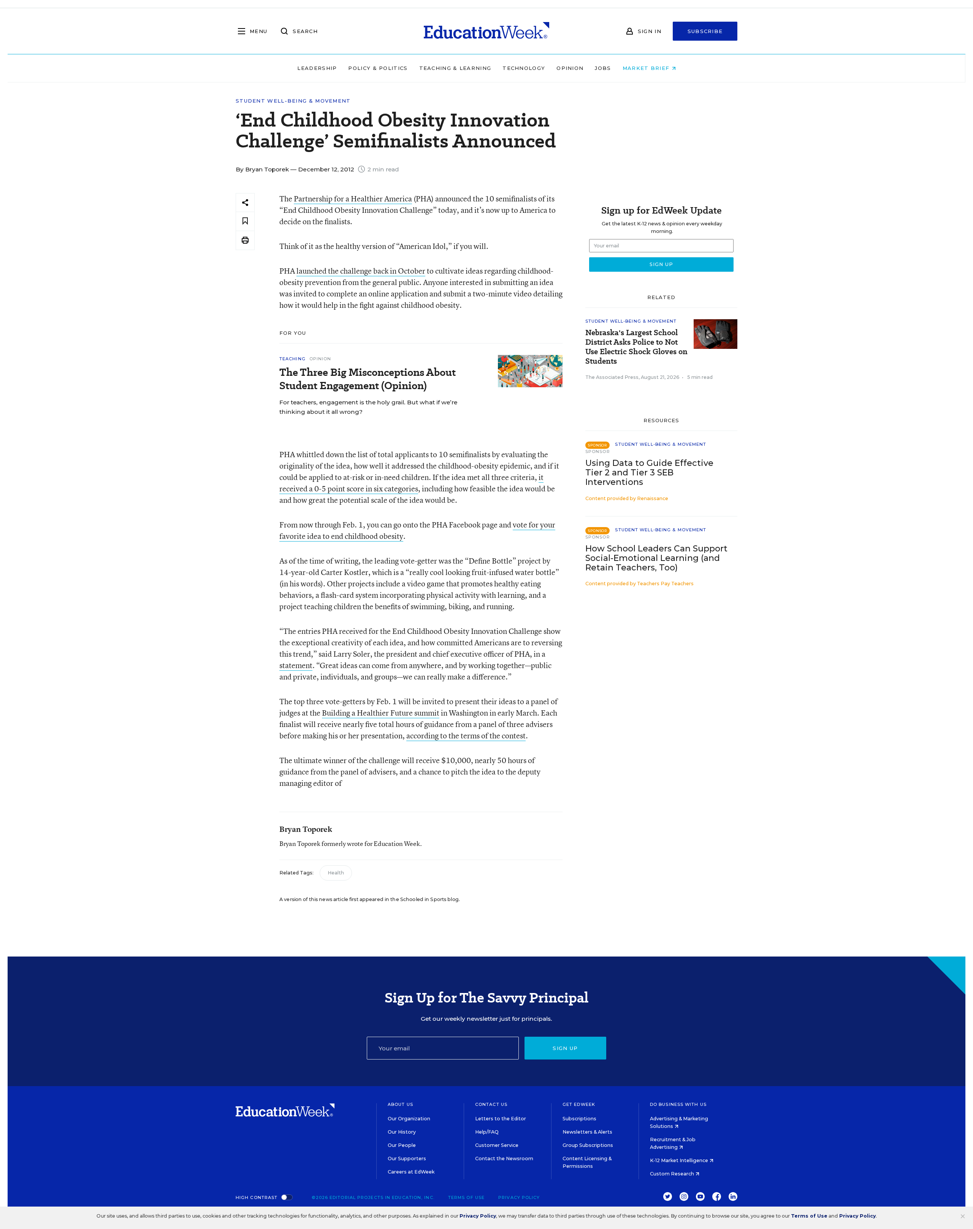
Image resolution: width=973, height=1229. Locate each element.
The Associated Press (612, 377)
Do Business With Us (678, 1104)
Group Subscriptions (588, 1145)
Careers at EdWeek (411, 1172)
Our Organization (409, 1118)
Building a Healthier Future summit (380, 713)
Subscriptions (579, 1118)
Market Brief (647, 68)
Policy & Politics (377, 68)
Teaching (292, 358)
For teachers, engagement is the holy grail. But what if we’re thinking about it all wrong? (368, 407)
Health (336, 873)
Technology (523, 68)
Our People (402, 1145)
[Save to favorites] (245, 221)
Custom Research (672, 1174)
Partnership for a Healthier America (353, 198)
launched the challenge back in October (360, 271)
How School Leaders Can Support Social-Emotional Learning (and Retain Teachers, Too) (656, 558)
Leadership (317, 68)
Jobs (603, 68)
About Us (400, 1104)
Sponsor (597, 451)
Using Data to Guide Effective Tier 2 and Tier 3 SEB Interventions (649, 472)
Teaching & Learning (455, 68)
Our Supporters (407, 1158)
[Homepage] (486, 31)
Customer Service (496, 1145)
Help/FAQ (487, 1132)
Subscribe (705, 31)
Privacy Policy (519, 1197)
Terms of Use (466, 1197)
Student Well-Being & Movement (293, 101)
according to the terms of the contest (466, 735)
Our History (402, 1132)
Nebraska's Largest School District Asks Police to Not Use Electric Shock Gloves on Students (636, 347)
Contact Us (491, 1104)
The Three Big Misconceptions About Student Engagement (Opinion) (367, 379)
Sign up (565, 1048)
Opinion (569, 68)
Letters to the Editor (500, 1118)
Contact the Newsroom (504, 1158)
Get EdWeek (579, 1104)
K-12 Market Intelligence (679, 1160)
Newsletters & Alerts (587, 1132)
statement (295, 665)
